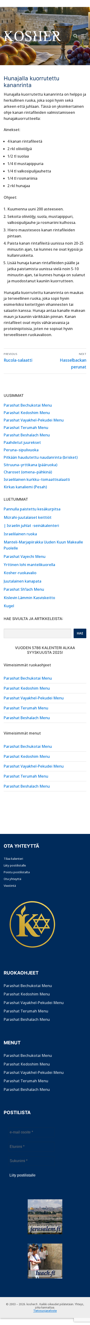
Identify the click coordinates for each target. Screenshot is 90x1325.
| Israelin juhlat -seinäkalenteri (31, 525)
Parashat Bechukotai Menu (28, 405)
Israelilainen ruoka (20, 533)
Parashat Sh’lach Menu (24, 589)
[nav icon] (83, 36)
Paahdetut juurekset (22, 442)
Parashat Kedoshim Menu (27, 412)
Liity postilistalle (15, 865)
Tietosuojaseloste (45, 1310)
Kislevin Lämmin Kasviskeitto (29, 597)
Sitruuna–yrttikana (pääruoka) (30, 464)
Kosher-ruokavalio (20, 572)
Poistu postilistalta (17, 872)
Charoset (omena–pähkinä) (28, 472)
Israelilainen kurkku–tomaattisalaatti (37, 479)
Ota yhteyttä (12, 879)
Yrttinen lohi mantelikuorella (29, 564)
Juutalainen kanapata (22, 581)
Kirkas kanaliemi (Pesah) (25, 486)
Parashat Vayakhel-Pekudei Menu (34, 420)
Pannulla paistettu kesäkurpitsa (32, 509)
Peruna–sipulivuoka (21, 449)
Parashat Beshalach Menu (27, 435)
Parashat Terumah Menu (26, 427)
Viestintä (10, 885)
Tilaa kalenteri (13, 858)
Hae (80, 633)
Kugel (9, 605)
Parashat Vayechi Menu (24, 556)
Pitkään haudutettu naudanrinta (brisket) (41, 457)
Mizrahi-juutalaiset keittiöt (27, 517)
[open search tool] (75, 36)
